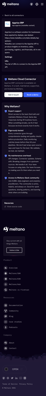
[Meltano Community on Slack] (7, 378)
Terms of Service (9, 384)
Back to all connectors (14, 15)
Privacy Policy (26, 384)
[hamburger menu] (42, 4)
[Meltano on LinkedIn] (16, 378)
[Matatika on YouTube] (20, 378)
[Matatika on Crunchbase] (24, 378)
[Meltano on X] (12, 378)
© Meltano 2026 (9, 388)
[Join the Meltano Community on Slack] (36, 4)
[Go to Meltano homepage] (10, 4)
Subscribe (14, 250)
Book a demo (32, 95)
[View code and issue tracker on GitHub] (31, 4)
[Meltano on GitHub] (3, 378)
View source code (14, 207)
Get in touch (13, 95)
